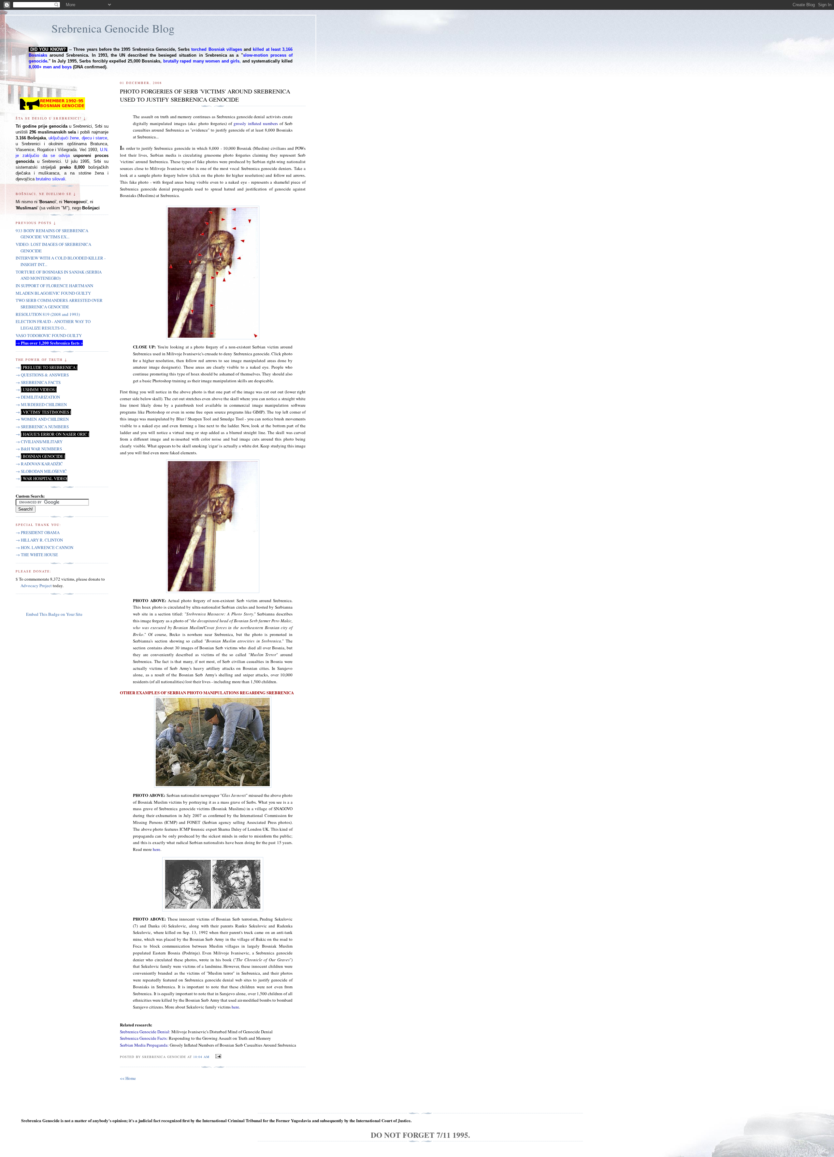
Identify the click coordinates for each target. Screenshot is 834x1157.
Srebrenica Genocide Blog (113, 28)
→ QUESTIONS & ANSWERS (42, 375)
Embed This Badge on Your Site (54, 614)
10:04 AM (201, 1056)
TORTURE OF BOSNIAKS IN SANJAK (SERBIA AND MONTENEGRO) (59, 275)
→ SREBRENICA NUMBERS (42, 427)
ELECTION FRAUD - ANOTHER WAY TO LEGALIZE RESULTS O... (53, 324)
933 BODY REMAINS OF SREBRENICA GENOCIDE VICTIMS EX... (52, 234)
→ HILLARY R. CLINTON (39, 540)
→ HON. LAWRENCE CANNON (44, 547)
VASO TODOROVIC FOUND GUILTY (49, 335)
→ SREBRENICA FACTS (38, 382)
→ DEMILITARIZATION (38, 397)
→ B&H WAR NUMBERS (39, 449)
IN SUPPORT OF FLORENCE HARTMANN (54, 286)
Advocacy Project (36, 585)
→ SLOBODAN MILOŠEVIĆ (41, 471)
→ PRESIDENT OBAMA (38, 532)
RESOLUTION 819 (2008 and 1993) (48, 314)
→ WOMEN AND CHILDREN (42, 419)
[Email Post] (217, 1056)
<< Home (128, 1078)
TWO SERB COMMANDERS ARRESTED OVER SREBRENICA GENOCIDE (59, 303)
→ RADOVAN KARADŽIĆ (39, 464)
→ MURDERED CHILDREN (41, 404)
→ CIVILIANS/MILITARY (39, 441)
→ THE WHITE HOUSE (37, 554)
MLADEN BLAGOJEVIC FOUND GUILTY (53, 293)
